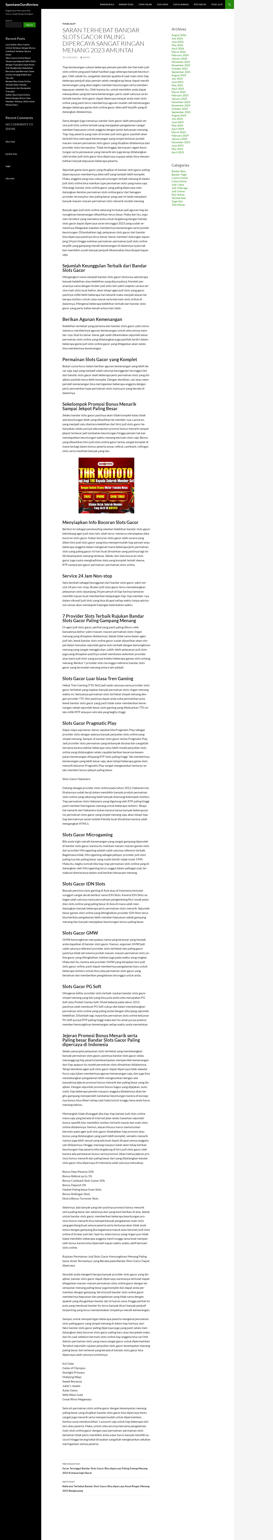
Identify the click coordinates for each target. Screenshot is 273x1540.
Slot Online (178, 194)
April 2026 (178, 48)
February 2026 (180, 55)
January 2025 (179, 98)
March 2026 (179, 51)
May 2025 (177, 85)
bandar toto (11, 153)
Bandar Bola (107, 4)
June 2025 (177, 81)
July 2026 (177, 38)
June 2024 (177, 122)
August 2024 (179, 115)
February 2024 (180, 135)
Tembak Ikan (179, 198)
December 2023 (181, 142)
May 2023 (177, 148)
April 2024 (178, 128)
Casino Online (180, 177)
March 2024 (179, 132)
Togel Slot (217, 4)
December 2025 (181, 61)
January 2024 (179, 138)
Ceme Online (145, 4)
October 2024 (180, 108)
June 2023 (177, 145)
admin (86, 57)
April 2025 (178, 88)
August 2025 (179, 75)
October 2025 (180, 68)
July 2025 (177, 78)
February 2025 (180, 95)
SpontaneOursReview (22, 4)
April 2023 (178, 152)
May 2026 (177, 45)
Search (9, 20)
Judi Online (178, 191)
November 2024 (181, 105)
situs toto (10, 178)
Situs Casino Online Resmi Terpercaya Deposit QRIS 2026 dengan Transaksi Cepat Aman (21, 61)
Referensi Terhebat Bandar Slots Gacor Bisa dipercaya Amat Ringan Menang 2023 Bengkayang (106, 1486)
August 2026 (179, 35)
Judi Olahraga (181, 4)
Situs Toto (10, 141)
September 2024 (181, 112)
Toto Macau (200, 4)
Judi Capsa (162, 4)
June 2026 (177, 41)
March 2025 (179, 92)
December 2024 (181, 102)
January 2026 (179, 58)
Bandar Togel (126, 4)
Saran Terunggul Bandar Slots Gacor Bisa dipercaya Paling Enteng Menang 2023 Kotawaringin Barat (104, 1468)
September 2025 (181, 71)
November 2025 (181, 65)
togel (8, 166)
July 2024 (177, 118)
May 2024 (177, 125)
